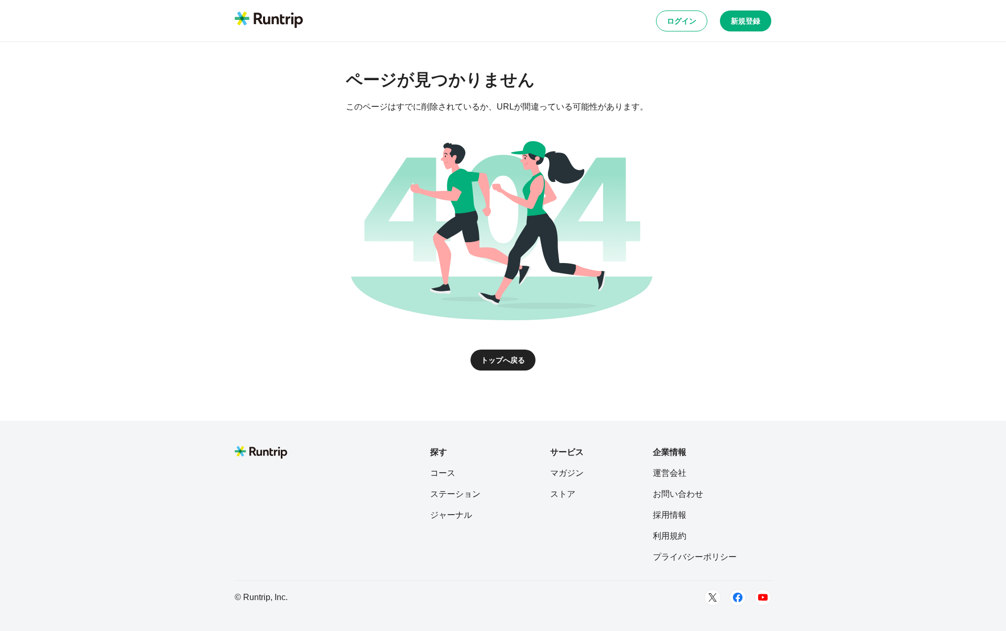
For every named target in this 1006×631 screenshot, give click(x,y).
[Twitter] (712, 597)
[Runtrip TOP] (269, 20)
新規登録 (745, 21)
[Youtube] (762, 597)
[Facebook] (737, 597)
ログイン (681, 21)
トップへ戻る (503, 360)
